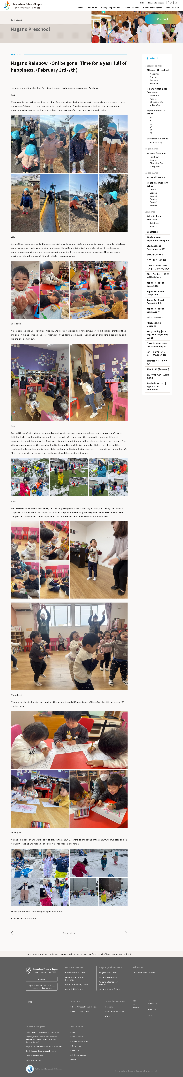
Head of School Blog (79, 1041)
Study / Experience (111, 8)
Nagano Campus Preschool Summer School (44, 1046)
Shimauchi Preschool (158, 70)
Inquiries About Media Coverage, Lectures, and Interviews (41, 986)
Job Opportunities (78, 1055)
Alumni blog (156, 142)
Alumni (108, 1016)
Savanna (154, 80)
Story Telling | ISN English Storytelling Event (157, 334)
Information (172, 8)
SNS (142, 2)
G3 (151, 123)
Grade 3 (153, 195)
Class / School (132, 8)
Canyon (153, 77)
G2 (151, 120)
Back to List (69, 933)
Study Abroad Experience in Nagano (41, 1051)
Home (81, 8)
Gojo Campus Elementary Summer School (43, 1032)
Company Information (79, 1011)
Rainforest (155, 83)
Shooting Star (157, 101)
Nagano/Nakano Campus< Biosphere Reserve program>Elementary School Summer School (41, 1039)
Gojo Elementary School (77, 984)
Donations (152, 231)
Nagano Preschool (157, 153)
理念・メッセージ (155, 317)
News (72, 1032)
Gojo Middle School (157, 138)
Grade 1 (153, 189)
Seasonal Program (152, 8)
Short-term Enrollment (35, 1055)
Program (109, 1007)
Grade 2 (153, 192)
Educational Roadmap (114, 1011)
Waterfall (154, 73)
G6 (151, 133)
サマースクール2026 (157, 260)
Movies (73, 1059)
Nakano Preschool (156, 177)
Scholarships (75, 1046)
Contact (41, 979)
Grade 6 (153, 205)
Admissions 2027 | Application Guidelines (156, 386)
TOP (27, 954)
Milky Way (155, 105)
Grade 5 (153, 202)
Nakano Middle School (110, 989)
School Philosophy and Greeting (84, 1007)
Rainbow (154, 95)
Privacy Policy (150, 1014)
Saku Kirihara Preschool (144, 972)
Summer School (77, 1037)
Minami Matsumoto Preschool (74, 978)
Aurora (153, 98)
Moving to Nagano (156, 2)
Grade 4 (153, 199)
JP (176, 2)
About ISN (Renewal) (158, 369)
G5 (151, 129)
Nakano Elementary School (109, 983)
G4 (151, 126)
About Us (92, 8)
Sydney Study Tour (33, 1060)
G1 (151, 117)
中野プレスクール (155, 254)
